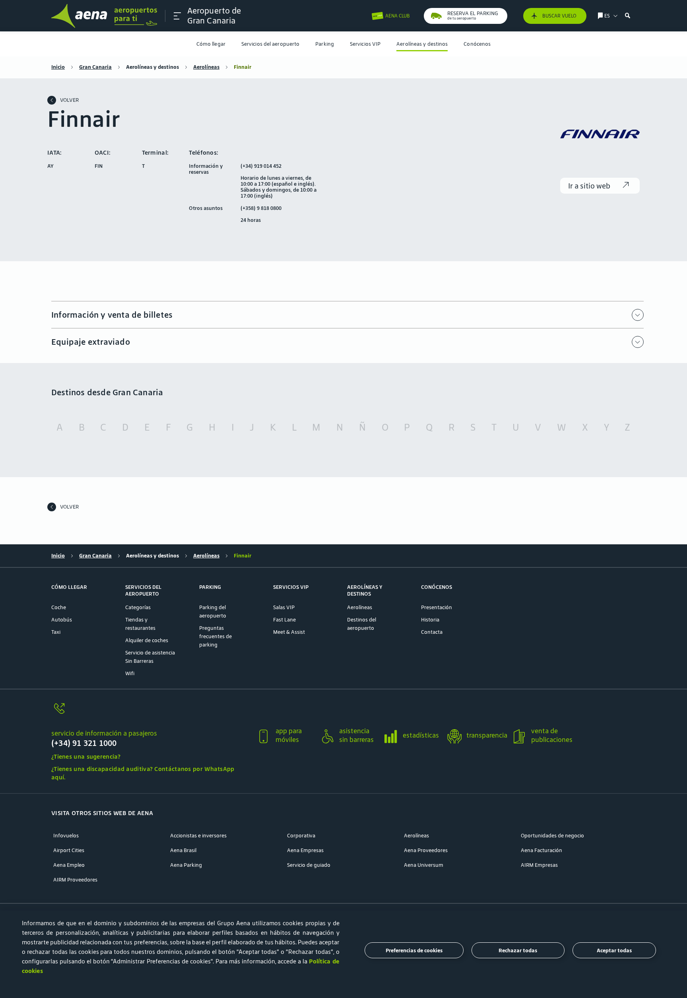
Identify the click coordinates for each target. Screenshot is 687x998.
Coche (58, 607)
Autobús (61, 619)
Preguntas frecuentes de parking (215, 636)
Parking (324, 44)
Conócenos (477, 44)
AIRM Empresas (539, 865)
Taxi (55, 632)
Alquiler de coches (146, 640)
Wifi (129, 673)
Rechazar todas (518, 950)
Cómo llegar (210, 44)
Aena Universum (423, 865)
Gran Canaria (95, 67)
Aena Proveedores (426, 850)
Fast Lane (284, 619)
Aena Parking (186, 865)
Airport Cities (68, 850)
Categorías (138, 607)
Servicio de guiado (308, 865)
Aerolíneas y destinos (422, 44)
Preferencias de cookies (414, 950)
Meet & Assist (289, 632)
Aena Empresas (305, 850)
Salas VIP (284, 607)
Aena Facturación (541, 850)
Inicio (58, 67)
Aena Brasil (183, 850)
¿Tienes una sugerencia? (85, 756)
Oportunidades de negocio (552, 835)
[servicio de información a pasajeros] (150, 713)
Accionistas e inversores (198, 835)
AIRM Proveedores (75, 879)
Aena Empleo (69, 865)
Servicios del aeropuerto (270, 44)
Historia (430, 619)
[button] (177, 15)
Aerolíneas (206, 67)
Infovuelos (66, 835)
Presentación (436, 607)
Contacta (431, 632)
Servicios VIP (365, 44)
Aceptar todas (614, 950)
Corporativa (301, 835)
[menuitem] (210, 43)
